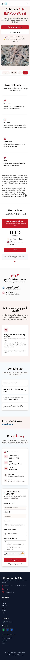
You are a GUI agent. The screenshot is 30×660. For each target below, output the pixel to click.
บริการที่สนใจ (7, 520)
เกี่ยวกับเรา (4, 610)
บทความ (4, 608)
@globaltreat (13, 469)
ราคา (20, 73)
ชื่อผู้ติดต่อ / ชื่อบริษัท (9, 503)
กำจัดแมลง (4, 603)
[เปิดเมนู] (27, 3)
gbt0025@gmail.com (15, 464)
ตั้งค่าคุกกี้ (4, 643)
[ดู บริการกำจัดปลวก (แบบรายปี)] (15, 261)
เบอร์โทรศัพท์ (7, 512)
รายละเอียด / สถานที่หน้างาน (10, 538)
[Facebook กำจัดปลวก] (11, 629)
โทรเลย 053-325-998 (16, 27)
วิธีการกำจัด (14, 73)
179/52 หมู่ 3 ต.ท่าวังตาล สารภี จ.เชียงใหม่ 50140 (14, 585)
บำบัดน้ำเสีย (4, 605)
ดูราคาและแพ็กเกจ (15, 32)
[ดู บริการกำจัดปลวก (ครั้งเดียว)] (14, 261)
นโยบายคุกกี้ (4, 640)
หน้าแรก (3, 601)
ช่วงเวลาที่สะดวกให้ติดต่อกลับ (10, 529)
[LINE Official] (3, 629)
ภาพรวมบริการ (6, 73)
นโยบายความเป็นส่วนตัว (7, 638)
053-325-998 (14, 458)
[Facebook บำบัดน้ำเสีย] (7, 629)
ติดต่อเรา (25, 73)
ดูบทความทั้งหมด (6, 424)
